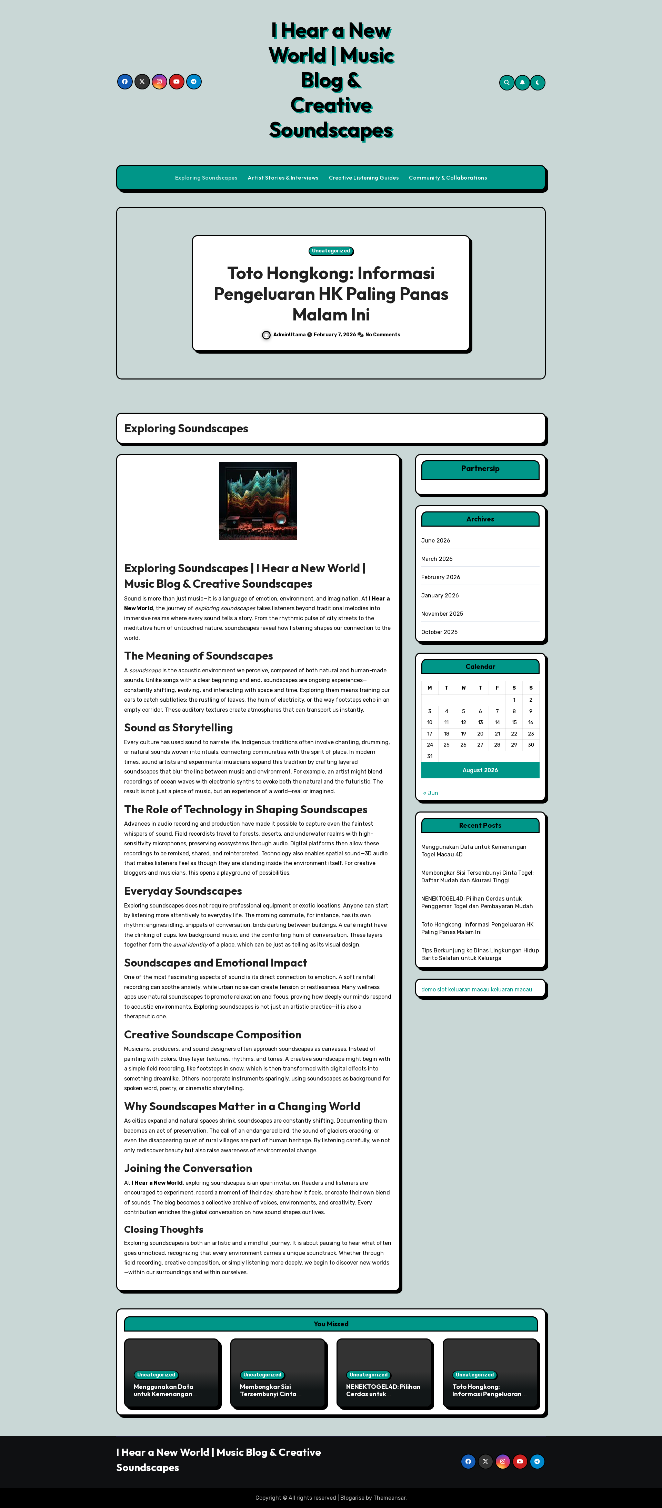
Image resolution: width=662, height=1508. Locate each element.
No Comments (382, 335)
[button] (533, 294)
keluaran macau (469, 989)
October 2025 (439, 632)
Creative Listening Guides (364, 177)
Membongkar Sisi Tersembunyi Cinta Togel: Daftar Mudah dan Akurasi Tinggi (277, 1398)
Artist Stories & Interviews (283, 177)
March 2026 (437, 559)
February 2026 (441, 577)
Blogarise (352, 1498)
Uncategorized (331, 251)
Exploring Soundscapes (206, 177)
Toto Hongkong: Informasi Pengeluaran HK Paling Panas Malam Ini (331, 293)
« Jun (430, 793)
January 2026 (440, 595)
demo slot (434, 989)
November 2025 (442, 614)
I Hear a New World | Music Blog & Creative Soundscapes (331, 79)
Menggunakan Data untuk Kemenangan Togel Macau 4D (163, 1394)
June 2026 (436, 540)
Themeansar (389, 1498)
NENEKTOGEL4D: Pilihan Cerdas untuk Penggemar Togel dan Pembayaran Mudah (383, 1398)
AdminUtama (290, 335)
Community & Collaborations (448, 177)
